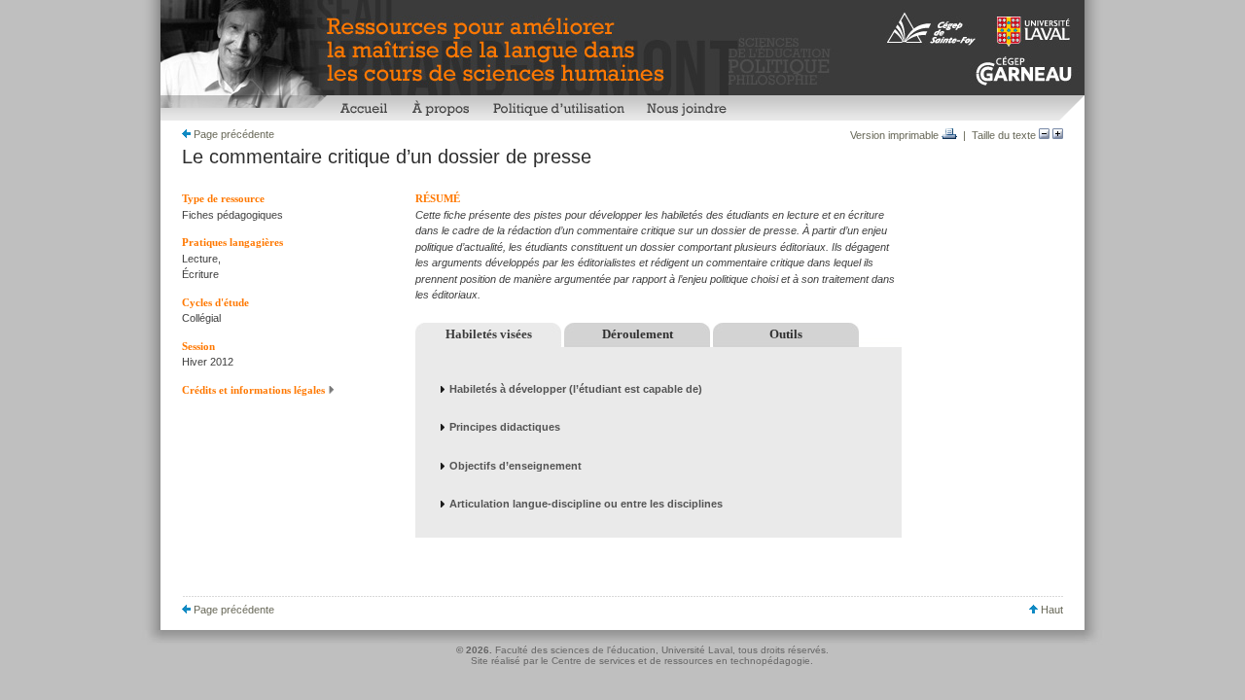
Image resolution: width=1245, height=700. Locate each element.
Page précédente (232, 134)
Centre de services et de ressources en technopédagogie (680, 660)
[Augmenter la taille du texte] (1057, 135)
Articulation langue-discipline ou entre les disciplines (586, 503)
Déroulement (637, 334)
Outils (785, 334)
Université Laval (696, 650)
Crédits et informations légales (255, 390)
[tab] (658, 388)
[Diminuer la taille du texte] (1044, 135)
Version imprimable (896, 135)
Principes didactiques (504, 427)
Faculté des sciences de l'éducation (575, 650)
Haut (1050, 609)
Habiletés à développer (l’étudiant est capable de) (575, 389)
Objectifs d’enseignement (515, 466)
